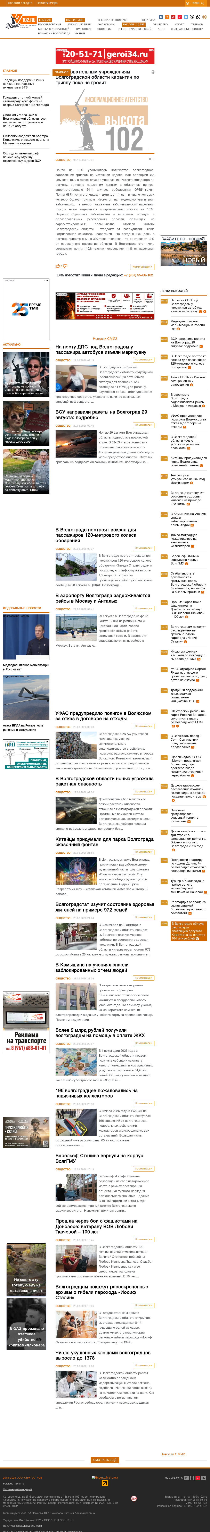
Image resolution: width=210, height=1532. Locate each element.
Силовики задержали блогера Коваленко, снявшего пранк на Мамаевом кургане (26, 140)
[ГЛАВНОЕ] (105, 120)
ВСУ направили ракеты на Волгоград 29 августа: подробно (188, 343)
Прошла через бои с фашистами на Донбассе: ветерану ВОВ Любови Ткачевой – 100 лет (187, 609)
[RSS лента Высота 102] (203, 1478)
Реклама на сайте (13, 1484)
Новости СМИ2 (105, 339)
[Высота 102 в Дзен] (180, 17)
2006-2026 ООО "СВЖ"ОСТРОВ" (23, 1478)
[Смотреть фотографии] (200, 311)
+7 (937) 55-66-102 (138, 275)
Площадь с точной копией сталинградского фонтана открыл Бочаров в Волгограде (26, 101)
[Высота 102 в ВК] (161, 17)
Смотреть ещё (104, 1460)
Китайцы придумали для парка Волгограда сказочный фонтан (189, 462)
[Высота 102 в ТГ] (186, 17)
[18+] (204, 17)
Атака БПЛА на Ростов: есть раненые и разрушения (188, 381)
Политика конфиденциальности (22, 1526)
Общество (63, 160)
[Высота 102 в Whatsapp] (198, 17)
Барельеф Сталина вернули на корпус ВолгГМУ (185, 560)
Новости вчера (47, 3)
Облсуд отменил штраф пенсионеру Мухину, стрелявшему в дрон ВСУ (22, 157)
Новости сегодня (20, 3)
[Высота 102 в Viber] (192, 17)
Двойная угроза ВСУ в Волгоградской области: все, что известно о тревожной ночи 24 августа (25, 121)
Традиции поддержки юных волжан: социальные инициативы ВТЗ (23, 84)
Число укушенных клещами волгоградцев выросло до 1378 (188, 655)
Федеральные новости (22, 608)
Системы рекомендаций (17, 1489)
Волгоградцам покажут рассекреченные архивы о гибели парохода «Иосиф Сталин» (188, 634)
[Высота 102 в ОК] (167, 17)
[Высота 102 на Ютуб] (173, 17)
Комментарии (142, 267)
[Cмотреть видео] (204, 311)
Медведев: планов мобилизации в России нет (188, 325)
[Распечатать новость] (152, 72)
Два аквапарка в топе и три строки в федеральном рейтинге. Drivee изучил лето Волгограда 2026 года (188, 839)
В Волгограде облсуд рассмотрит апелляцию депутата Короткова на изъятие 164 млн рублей (188, 931)
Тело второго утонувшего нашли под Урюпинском (188, 479)
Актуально (12, 344)
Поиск (195, 3)
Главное (10, 71)
